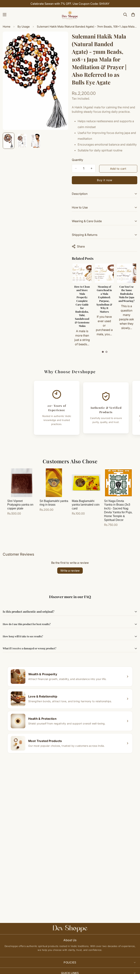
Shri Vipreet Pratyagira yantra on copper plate (20, 504)
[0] (133, 14)
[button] (102, 352)
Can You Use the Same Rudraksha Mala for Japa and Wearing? (104, 294)
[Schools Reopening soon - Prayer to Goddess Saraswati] (126, 273)
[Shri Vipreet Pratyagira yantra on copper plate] (21, 482)
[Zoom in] (60, 39)
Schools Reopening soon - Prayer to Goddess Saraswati (126, 294)
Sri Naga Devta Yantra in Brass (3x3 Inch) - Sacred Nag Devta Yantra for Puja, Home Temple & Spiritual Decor (118, 510)
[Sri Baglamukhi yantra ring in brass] (54, 482)
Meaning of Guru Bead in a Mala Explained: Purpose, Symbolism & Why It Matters (82, 299)
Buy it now (104, 180)
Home (6, 26)
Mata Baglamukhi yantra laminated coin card (86, 504)
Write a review (70, 570)
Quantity (77, 160)
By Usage (24, 26)
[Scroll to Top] (133, 954)
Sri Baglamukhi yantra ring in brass (54, 502)
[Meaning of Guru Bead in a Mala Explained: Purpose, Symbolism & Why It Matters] (81, 273)
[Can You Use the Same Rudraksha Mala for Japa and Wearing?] (104, 273)
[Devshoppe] (70, 14)
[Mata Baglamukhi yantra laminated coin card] (86, 482)
